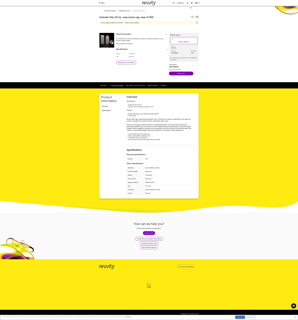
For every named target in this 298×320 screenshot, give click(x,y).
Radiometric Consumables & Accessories (130, 11)
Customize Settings (251, 317)
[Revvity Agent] (293, 305)
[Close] (295, 317)
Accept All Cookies (240, 317)
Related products (152, 85)
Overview (105, 106)
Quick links (103, 85)
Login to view (172, 69)
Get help (163, 85)
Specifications (106, 110)
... (100, 11)
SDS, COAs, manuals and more (135, 85)
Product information (117, 85)
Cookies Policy (128, 316)
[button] (187, 3)
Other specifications (135, 163)
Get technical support (149, 247)
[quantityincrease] (197, 65)
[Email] (197, 18)
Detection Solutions (110, 11)
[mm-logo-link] (149, 3)
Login (192, 53)
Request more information (126, 62)
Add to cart (181, 73)
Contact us (180, 3)
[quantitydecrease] (189, 65)
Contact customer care (149, 243)
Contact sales (149, 233)
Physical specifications (136, 154)
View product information (124, 44)
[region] (149, 317)
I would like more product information (149, 239)
